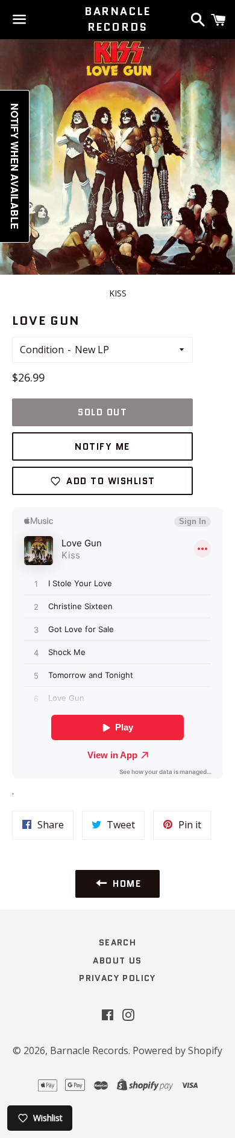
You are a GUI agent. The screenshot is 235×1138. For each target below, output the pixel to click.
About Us (117, 960)
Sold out (102, 412)
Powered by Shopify (177, 1050)
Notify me (102, 446)
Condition (42, 349)
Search (117, 942)
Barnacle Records (117, 19)
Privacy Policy (117, 978)
